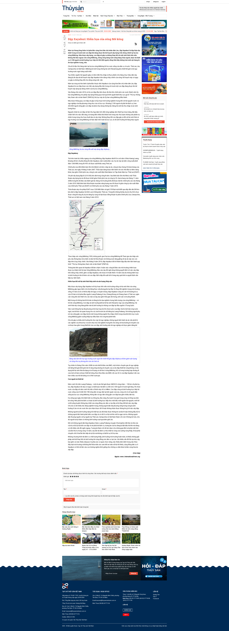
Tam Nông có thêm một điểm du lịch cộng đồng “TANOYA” (130, 529)
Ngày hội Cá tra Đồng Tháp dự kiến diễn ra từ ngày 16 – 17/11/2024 (90, 547)
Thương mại (130, 16)
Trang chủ (66, 16)
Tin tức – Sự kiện (76, 16)
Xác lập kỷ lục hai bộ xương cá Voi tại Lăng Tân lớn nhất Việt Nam (111, 547)
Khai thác (120, 16)
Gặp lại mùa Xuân (68, 545)
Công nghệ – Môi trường (145, 16)
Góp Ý (155, 596)
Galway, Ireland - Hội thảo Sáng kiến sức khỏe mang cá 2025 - (97, 31)
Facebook (156, 598)
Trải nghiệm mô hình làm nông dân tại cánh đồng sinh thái (111, 529)
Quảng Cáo (156, 594)
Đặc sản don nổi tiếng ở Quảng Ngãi (70, 528)
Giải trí (69, 35)
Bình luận (64, 52)
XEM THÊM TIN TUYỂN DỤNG (151, 168)
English (163, 1)
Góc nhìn (88, 16)
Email (104, 489)
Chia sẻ (64, 45)
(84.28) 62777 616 (74, 614)
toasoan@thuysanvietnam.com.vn (76, 611)
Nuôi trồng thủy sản (107, 16)
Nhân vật (95, 16)
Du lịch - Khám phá (76, 35)
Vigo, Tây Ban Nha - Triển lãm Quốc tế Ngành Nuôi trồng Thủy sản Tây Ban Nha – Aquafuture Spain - (150, 31)
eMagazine (156, 1)
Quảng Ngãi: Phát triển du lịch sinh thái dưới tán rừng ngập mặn (131, 547)
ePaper (148, 1)
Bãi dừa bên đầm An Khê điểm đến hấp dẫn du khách (90, 529)
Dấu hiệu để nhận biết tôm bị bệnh (154, 104)
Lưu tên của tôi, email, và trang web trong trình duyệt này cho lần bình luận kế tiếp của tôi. (92, 496)
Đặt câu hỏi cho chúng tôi (153, 121)
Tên (65, 489)
